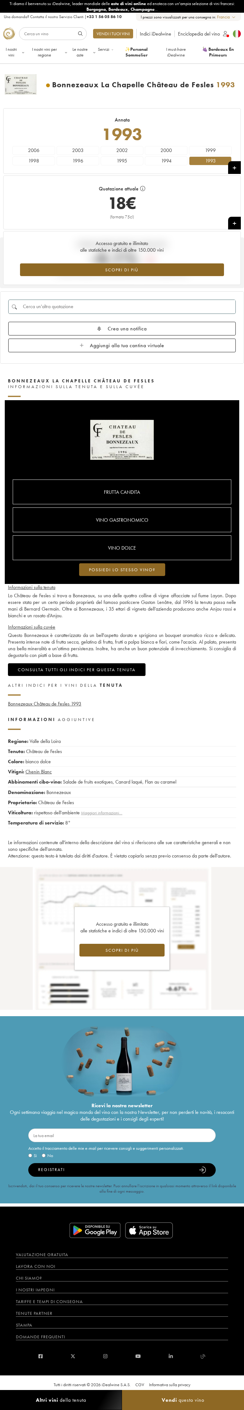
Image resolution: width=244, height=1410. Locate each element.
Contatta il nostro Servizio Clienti (57, 16)
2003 (78, 150)
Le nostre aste (80, 52)
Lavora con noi (35, 1266)
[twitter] (73, 1356)
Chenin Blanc (38, 771)
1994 (166, 160)
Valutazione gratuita (42, 1254)
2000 (166, 150)
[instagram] (105, 1356)
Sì (35, 1155)
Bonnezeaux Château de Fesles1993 (44, 703)
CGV (139, 1384)
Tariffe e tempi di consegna (49, 1301)
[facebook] (40, 1356)
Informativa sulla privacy (169, 1384)
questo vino (183, 1400)
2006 (33, 150)
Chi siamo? (29, 1278)
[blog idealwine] (203, 1356)
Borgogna (96, 9)
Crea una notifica (127, 328)
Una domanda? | (63, 16)
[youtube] (138, 1356)
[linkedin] (171, 1356)
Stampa (24, 1325)
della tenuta (61, 1400)
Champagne (143, 9)
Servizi (103, 49)
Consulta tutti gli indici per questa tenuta (77, 669)
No (50, 1155)
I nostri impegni (35, 1290)
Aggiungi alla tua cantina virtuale (127, 345)
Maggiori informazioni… (101, 813)
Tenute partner (34, 1313)
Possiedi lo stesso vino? (122, 570)
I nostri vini (11, 52)
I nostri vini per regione (44, 52)
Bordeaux (118, 9)
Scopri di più (122, 270)
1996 (77, 160)
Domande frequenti (40, 1337)
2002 (122, 150)
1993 (210, 160)
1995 (122, 160)
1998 (33, 160)
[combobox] (226, 17)
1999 (210, 150)
